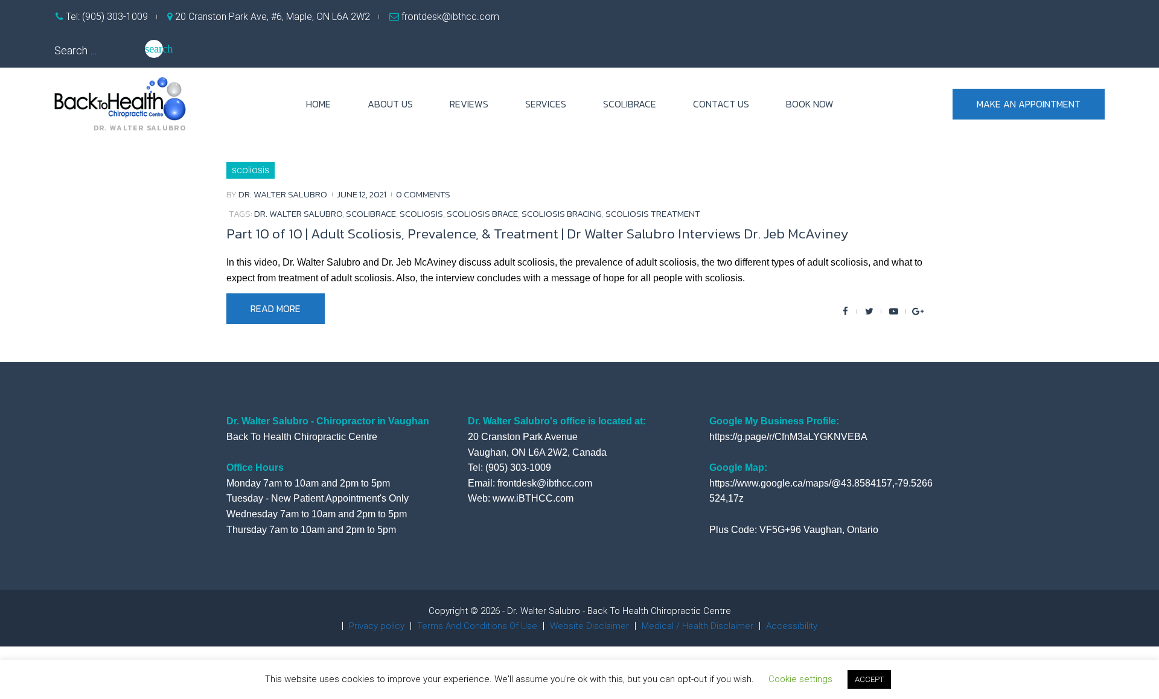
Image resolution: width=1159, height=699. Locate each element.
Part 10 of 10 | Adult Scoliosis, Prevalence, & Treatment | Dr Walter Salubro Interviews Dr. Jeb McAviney (537, 233)
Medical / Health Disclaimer (697, 626)
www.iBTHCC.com (533, 498)
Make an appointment (1029, 104)
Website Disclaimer (589, 626)
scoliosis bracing (562, 213)
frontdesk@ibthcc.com (449, 16)
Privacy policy (376, 626)
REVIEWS (469, 104)
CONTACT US (721, 104)
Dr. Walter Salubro (282, 194)
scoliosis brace (482, 213)
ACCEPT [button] (869, 679)
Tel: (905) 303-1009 (105, 16)
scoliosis (421, 213)
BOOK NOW (810, 104)
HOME (318, 104)
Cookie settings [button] (800, 679)
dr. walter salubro (298, 213)
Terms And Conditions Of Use (477, 626)
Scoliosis (250, 170)
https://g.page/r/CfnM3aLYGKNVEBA (788, 437)
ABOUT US (390, 104)
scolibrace (371, 213)
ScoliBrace (629, 104)
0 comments (423, 194)
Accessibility (791, 626)
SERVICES (545, 104)
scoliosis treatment (652, 213)
